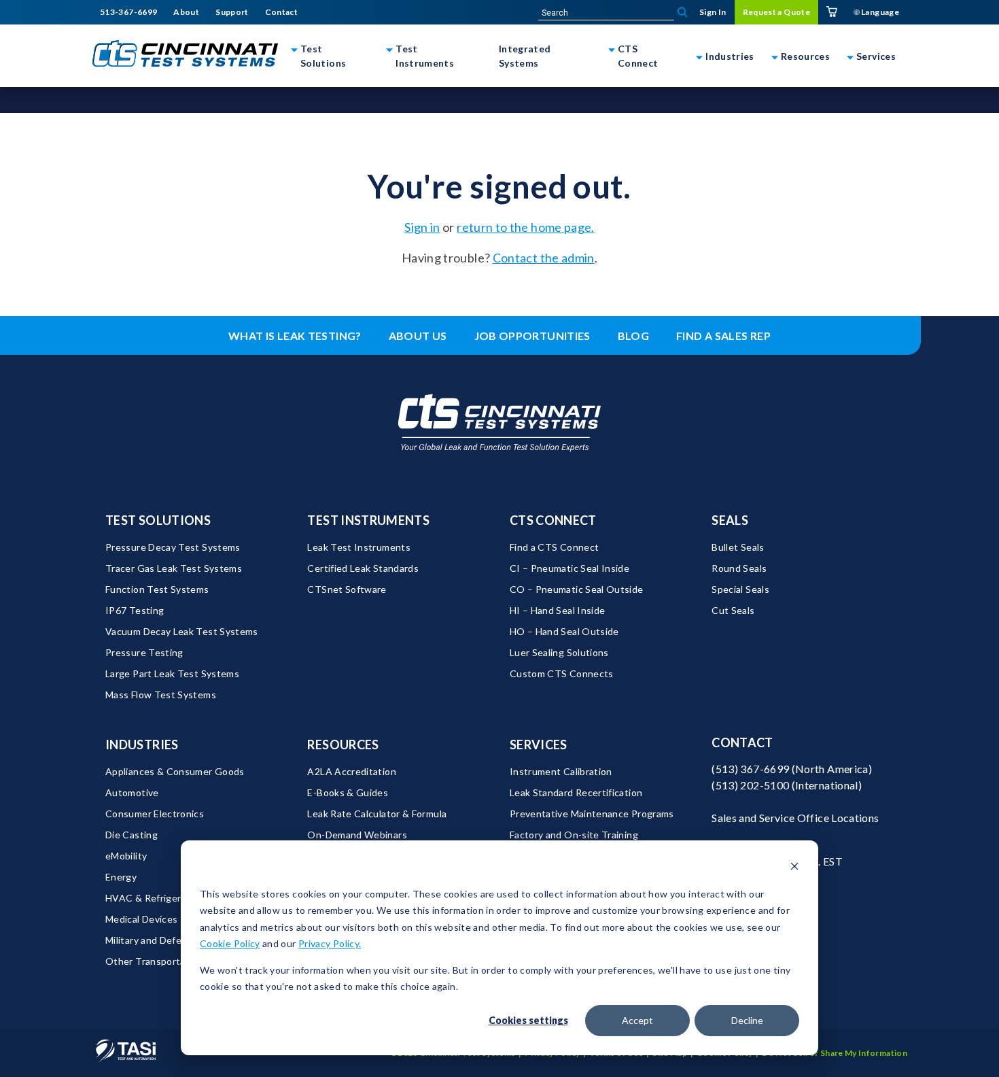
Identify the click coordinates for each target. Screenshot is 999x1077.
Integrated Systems (525, 56)
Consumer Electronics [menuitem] (154, 813)
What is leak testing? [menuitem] (295, 335)
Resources (805, 56)
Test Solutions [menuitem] (158, 520)
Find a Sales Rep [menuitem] (723, 335)
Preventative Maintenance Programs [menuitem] (592, 813)
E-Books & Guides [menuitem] (347, 792)
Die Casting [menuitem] (131, 834)
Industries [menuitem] (142, 744)
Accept (637, 1020)
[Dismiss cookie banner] (794, 867)
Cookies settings (528, 1020)
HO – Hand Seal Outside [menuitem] (564, 631)
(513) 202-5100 (750, 785)
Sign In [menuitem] (712, 12)
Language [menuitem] (879, 12)
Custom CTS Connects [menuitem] (562, 673)
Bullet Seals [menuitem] (738, 547)
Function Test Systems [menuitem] (157, 589)
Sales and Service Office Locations (795, 817)
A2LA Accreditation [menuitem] (351, 771)
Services (876, 56)
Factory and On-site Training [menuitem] (574, 834)
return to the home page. (526, 227)
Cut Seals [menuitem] (733, 610)
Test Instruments (425, 56)
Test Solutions (323, 56)
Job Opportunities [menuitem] (532, 335)
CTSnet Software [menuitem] (346, 589)
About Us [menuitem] (418, 335)
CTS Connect (638, 56)
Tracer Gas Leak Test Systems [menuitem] (173, 568)
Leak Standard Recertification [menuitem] (576, 792)
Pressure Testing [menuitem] (144, 652)
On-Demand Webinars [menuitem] (356, 834)
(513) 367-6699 (750, 768)
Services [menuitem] (538, 744)
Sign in (422, 227)
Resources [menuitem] (343, 744)
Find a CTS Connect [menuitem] (554, 547)
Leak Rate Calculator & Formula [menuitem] (376, 813)
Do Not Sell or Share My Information (834, 1053)
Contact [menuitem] (281, 12)
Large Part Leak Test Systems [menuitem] (172, 673)
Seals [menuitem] (730, 520)
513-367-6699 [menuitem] (128, 12)
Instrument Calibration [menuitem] (561, 771)
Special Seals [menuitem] (740, 589)
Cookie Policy (230, 943)
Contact (742, 742)
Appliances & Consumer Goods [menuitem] (175, 771)
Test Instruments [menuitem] (368, 520)
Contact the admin (544, 257)
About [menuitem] (186, 12)
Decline (747, 1020)
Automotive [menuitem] (132, 792)
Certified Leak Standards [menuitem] (363, 568)
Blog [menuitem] (633, 335)
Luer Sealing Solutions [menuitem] (559, 652)
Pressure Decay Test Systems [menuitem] (173, 547)
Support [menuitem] (232, 12)
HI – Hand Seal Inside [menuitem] (558, 610)
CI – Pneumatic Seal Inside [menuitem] (569, 568)
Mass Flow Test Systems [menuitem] (160, 694)
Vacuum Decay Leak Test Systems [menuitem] (181, 631)
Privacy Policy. (329, 943)
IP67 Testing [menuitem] (134, 610)
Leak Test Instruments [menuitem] (358, 547)
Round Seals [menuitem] (739, 568)
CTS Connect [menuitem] (553, 520)
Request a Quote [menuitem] (776, 12)
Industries (729, 56)
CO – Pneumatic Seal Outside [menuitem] (577, 589)
